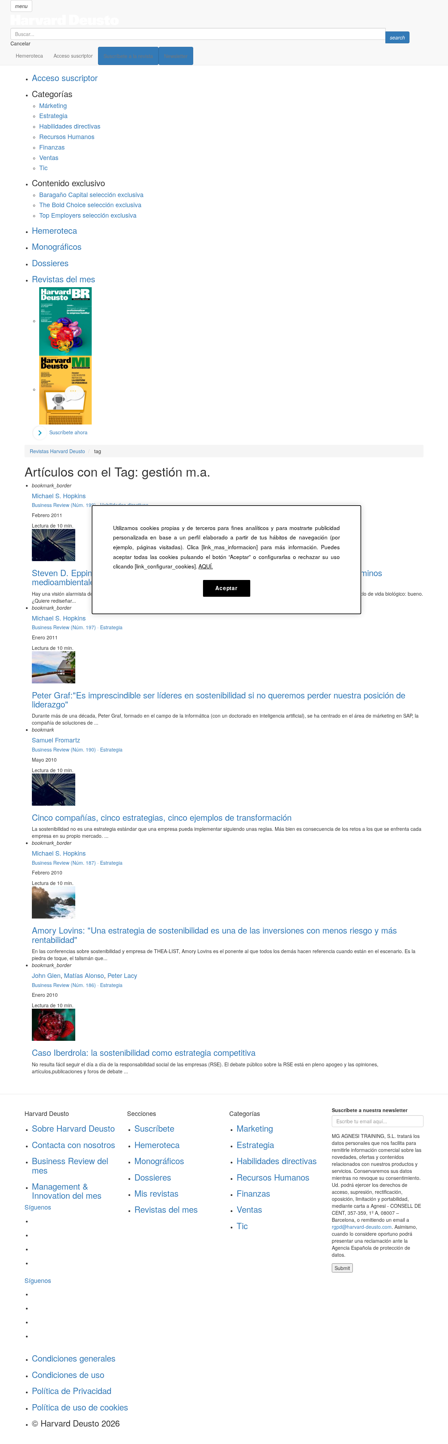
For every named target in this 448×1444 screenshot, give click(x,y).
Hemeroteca (29, 55)
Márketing (53, 105)
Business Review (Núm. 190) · (66, 749)
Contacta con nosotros (73, 1144)
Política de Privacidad (71, 1390)
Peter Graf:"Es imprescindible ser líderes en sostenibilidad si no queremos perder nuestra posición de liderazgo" (218, 699)
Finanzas (52, 146)
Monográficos (57, 246)
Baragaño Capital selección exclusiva (91, 194)
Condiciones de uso (68, 1374)
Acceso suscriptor (73, 55)
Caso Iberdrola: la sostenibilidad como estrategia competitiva (143, 1052)
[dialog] (226, 560)
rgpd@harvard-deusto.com (362, 1226)
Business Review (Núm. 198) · (66, 504)
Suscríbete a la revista (128, 55)
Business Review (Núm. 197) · (66, 627)
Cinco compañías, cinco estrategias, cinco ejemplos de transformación (162, 817)
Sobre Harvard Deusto (73, 1128)
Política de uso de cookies (80, 1407)
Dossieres (50, 262)
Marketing (255, 1128)
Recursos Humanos (66, 136)
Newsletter (176, 55)
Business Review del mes (70, 1165)
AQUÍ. (205, 566)
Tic (43, 167)
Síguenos (37, 1206)
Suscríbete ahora (68, 432)
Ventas (48, 157)
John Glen (46, 975)
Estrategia (53, 115)
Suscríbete (154, 1128)
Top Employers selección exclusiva (87, 214)
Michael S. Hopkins (59, 495)
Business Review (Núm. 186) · (66, 984)
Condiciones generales (73, 1358)
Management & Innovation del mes (67, 1190)
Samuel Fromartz (56, 739)
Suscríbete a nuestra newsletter (369, 1109)
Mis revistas (156, 1193)
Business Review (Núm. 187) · (66, 862)
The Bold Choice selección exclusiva (90, 204)
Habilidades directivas (69, 125)
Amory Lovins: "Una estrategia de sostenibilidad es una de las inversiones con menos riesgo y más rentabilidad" (214, 934)
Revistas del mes (63, 279)
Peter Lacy (122, 975)
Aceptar (226, 588)
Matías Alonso (84, 975)
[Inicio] (210, 20)
